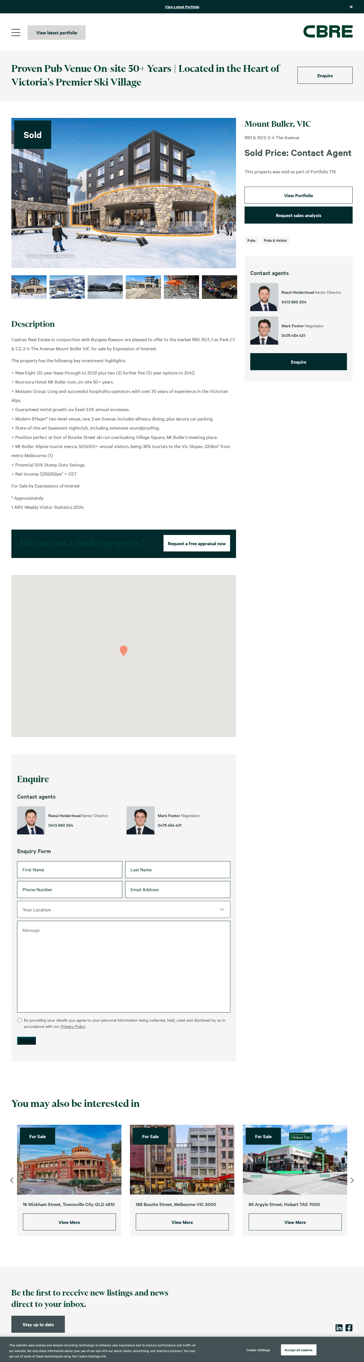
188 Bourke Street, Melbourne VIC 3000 (176, 1204)
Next (231, 193)
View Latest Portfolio (182, 6)
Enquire (325, 75)
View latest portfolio (56, 32)
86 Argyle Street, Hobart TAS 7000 (284, 1204)
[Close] (355, 1349)
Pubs (251, 240)
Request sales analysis (298, 215)
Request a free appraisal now (197, 543)
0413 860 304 (60, 825)
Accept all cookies (298, 1349)
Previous (16, 193)
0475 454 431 (170, 825)
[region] (182, 1349)
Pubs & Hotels (275, 240)
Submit (26, 1040)
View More (69, 1222)
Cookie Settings (258, 1349)
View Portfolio (298, 195)
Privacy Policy (73, 1026)
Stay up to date (38, 1324)
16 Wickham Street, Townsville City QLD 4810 (69, 1204)
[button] (123, 650)
